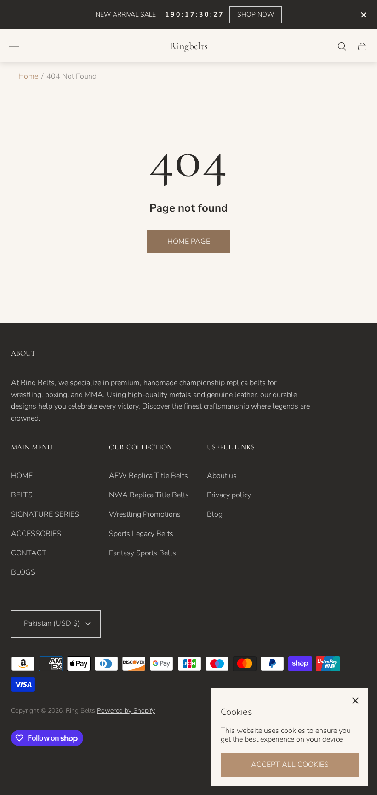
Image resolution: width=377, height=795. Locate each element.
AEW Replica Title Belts (148, 476)
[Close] (355, 701)
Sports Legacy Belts (141, 534)
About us (222, 476)
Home (28, 76)
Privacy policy (229, 495)
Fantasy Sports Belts (142, 553)
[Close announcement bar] (363, 15)
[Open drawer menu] (14, 46)
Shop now (255, 14)
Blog (215, 514)
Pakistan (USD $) (52, 623)
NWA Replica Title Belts (149, 495)
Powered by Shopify (126, 710)
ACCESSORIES (36, 534)
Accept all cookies (290, 765)
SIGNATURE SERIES (45, 514)
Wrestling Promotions (145, 514)
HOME (22, 476)
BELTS (22, 495)
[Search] (342, 46)
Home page (188, 241)
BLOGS (23, 572)
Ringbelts (188, 46)
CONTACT (28, 553)
